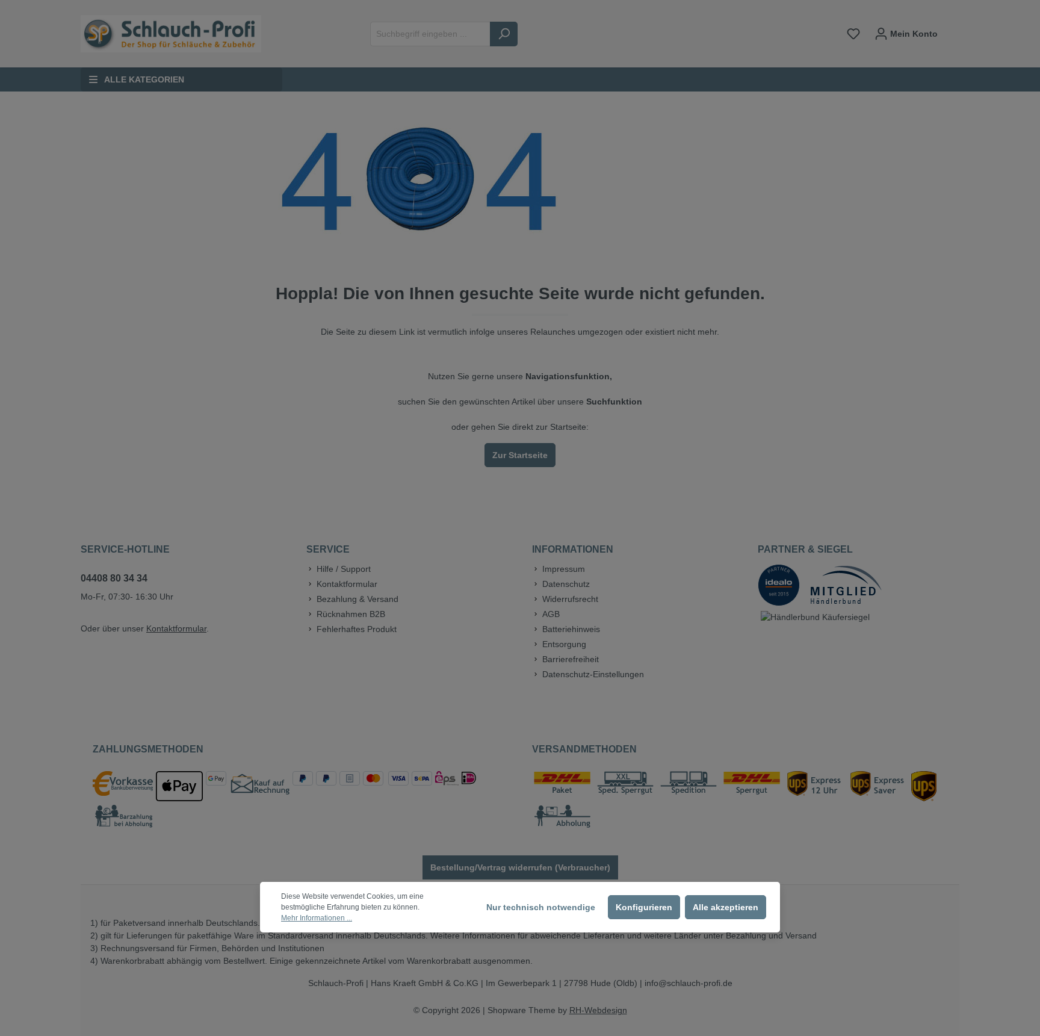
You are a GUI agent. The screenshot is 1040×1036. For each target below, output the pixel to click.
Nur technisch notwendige (540, 907)
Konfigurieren (644, 907)
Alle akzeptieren (725, 907)
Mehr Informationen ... (316, 918)
